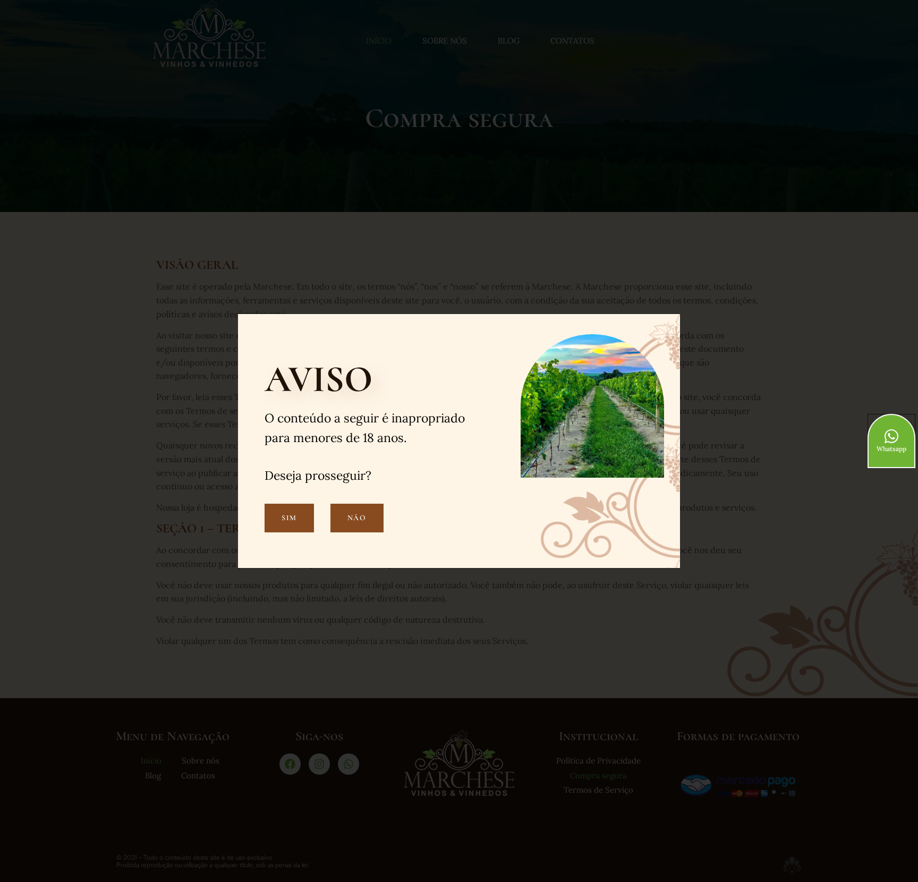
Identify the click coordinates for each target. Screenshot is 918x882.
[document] (459, 441)
